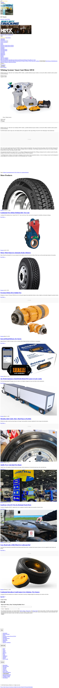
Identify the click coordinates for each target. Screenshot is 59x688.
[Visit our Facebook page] (1, 602)
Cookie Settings (6, 673)
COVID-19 (15, 172)
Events (18, 59)
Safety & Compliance (4, 57)
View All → (2, 597)
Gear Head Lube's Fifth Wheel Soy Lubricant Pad (15, 545)
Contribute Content (7, 62)
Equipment (2, 47)
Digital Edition (7, 19)
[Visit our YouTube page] (4, 602)
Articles (11, 1)
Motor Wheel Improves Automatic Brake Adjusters (15, 252)
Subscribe (2, 19)
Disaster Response (3, 40)
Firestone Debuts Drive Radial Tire (10, 292)
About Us (4, 669)
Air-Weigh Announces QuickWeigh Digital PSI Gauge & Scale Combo (21, 378)
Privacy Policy (5, 671)
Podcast (28, 59)
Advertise (4, 668)
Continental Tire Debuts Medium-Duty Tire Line (15, 212)
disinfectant (11, 172)
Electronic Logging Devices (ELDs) (7, 45)
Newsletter (5, 667)
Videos (9, 59)
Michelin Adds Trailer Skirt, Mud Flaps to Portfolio (15, 418)
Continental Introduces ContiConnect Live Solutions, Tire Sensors (20, 592)
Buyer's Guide (33, 59)
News (8, 1)
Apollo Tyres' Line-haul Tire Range (11, 465)
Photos (1, 59)
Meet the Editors (6, 666)
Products (2, 55)
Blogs (15, 59)
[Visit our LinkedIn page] (2, 602)
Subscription (5, 665)
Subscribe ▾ (3, 3)
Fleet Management (3, 49)
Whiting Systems (6, 172)
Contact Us (5, 670)
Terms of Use (8, 686)
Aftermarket (2, 38)
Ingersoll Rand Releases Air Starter (10, 339)
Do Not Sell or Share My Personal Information (24, 686)
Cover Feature (4, 1)
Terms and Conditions (7, 672)
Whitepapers (21, 59)
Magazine (12, 59)
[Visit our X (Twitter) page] (3, 602)
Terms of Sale (13, 686)
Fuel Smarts (2, 51)
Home (1, 67)
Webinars (25, 59)
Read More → (3, 217)
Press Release (13, 62)
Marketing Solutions (6, 675)
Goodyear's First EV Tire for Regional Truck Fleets (15, 505)
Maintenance (2, 53)
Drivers (1, 43)
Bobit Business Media (7, 674)
